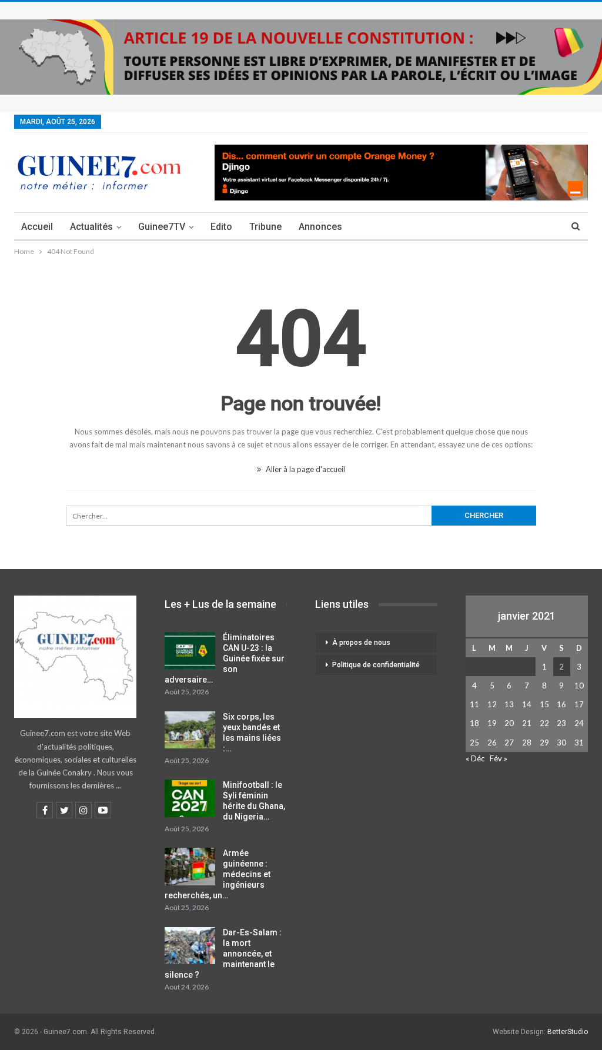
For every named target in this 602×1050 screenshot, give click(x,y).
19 (492, 723)
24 (579, 723)
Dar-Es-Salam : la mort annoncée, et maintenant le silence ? (223, 953)
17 (579, 704)
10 (579, 685)
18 (474, 723)
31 (579, 742)
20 (509, 723)
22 (544, 723)
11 (474, 704)
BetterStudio (567, 1032)
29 (544, 742)
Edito (221, 226)
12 (492, 704)
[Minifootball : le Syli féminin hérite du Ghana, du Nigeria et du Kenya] (190, 798)
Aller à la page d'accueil (304, 469)
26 (492, 742)
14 (526, 704)
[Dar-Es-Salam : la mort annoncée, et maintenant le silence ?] (190, 946)
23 (561, 723)
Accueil (37, 226)
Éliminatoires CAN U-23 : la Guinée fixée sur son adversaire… (225, 658)
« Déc (475, 758)
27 (509, 742)
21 (526, 723)
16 (561, 704)
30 (561, 742)
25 (474, 742)
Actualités (91, 226)
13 (509, 704)
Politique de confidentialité (376, 665)
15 (544, 704)
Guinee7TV (161, 226)
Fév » (498, 758)
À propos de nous (361, 642)
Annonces (320, 226)
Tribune (265, 226)
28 (526, 742)
